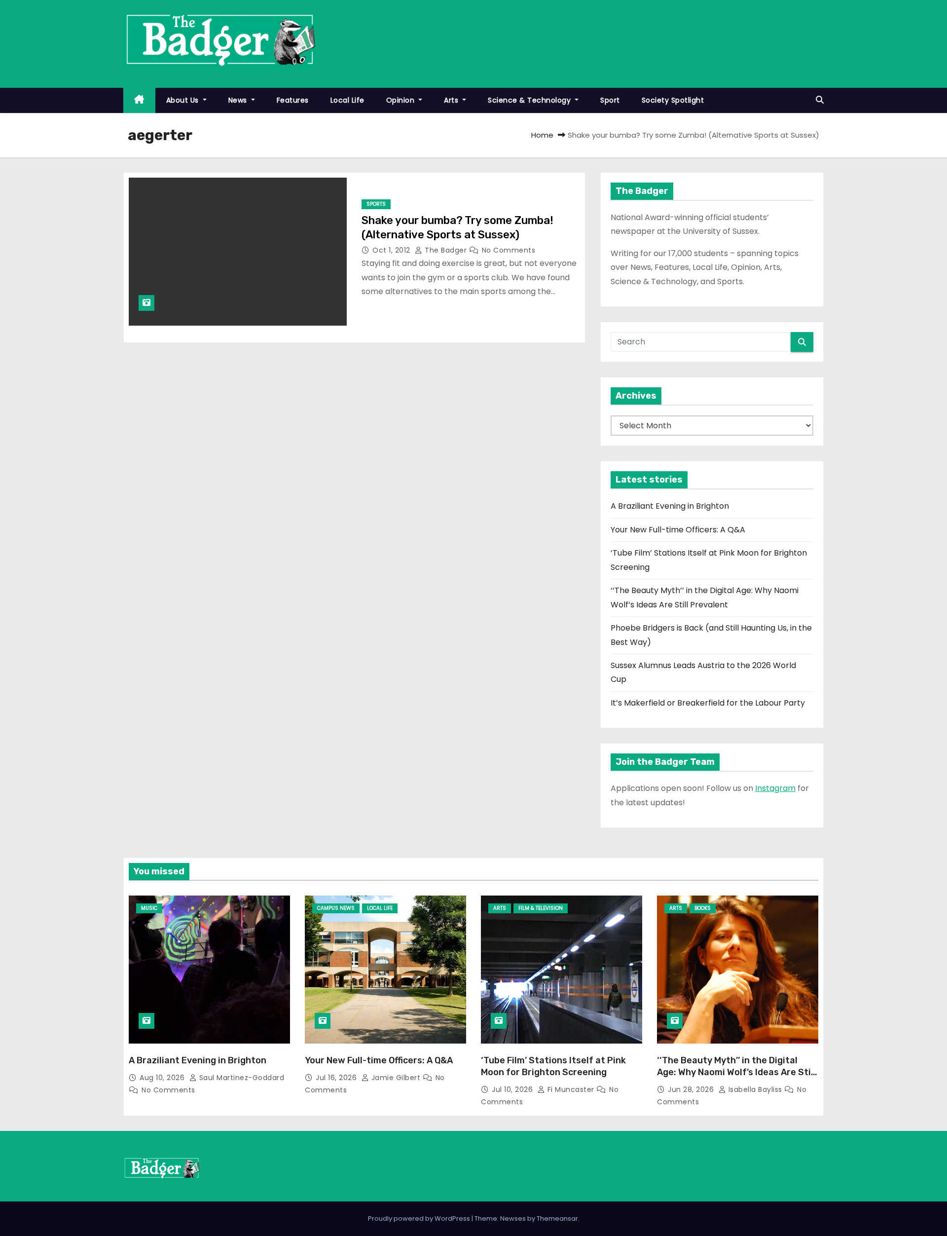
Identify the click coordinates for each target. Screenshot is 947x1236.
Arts (452, 100)
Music (149, 908)
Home (542, 135)
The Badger (446, 250)
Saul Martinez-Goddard (240, 1078)
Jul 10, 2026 (513, 1089)
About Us (183, 100)
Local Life (347, 100)
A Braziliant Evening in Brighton (670, 506)
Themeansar (557, 1218)
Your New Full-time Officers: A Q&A (678, 529)
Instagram (775, 788)
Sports (376, 204)
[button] (820, 100)
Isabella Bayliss (755, 1089)
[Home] (139, 100)
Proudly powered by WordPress (420, 1218)
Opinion (401, 100)
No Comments (509, 250)
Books (702, 908)
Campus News (336, 908)
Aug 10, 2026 (163, 1078)
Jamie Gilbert (396, 1078)
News (239, 100)
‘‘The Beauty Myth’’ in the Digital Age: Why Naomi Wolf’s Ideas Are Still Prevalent (736, 1072)
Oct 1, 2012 (392, 250)
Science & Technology (530, 100)
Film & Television (540, 908)
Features (293, 100)
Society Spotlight (673, 100)
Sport (610, 100)
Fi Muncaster (570, 1089)
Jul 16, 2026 (337, 1078)
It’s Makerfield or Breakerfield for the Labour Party (708, 703)
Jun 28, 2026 (692, 1089)
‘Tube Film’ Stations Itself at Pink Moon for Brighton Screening (553, 1066)
